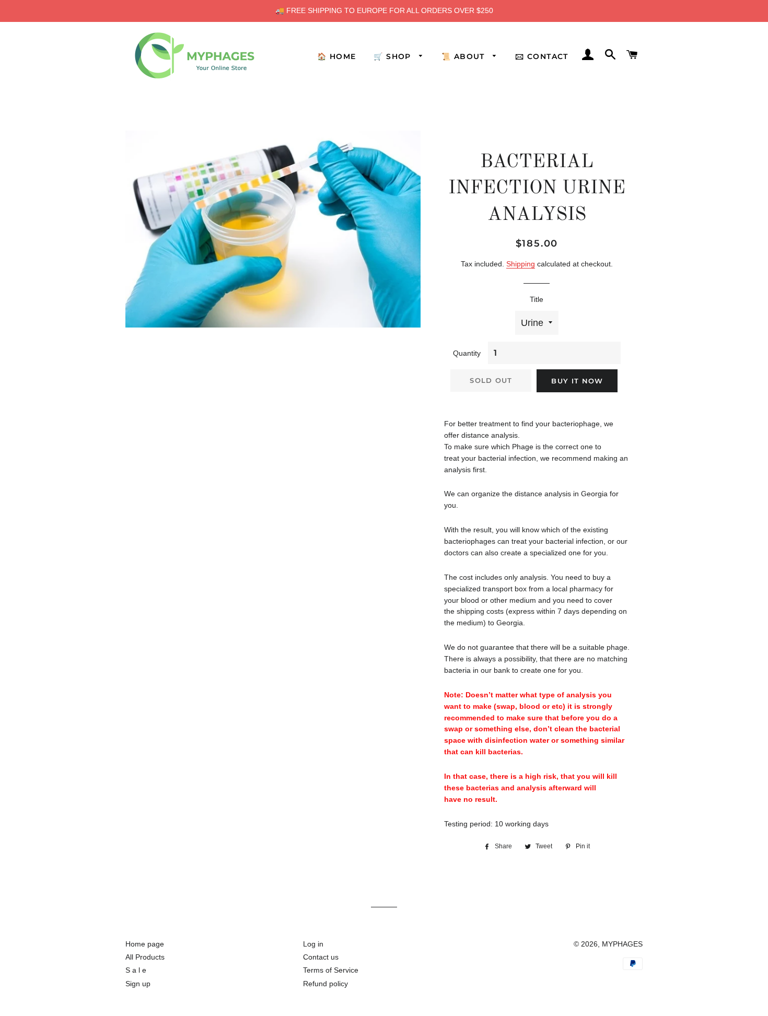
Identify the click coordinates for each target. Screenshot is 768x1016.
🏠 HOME (336, 56)
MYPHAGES (622, 944)
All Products (145, 957)
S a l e (135, 970)
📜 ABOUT (464, 56)
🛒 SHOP (394, 56)
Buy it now (577, 381)
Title (536, 299)
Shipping (520, 264)
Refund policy (325, 983)
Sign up (137, 983)
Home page (144, 944)
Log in (313, 944)
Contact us (321, 957)
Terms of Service (330, 970)
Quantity (467, 353)
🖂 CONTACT (541, 56)
